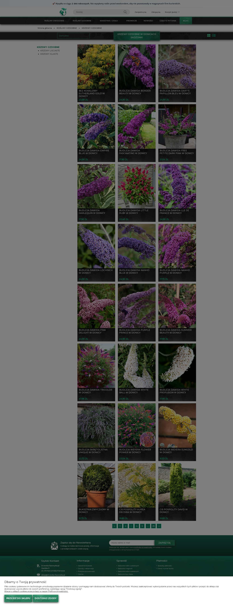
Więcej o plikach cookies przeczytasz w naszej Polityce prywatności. (36, 591)
